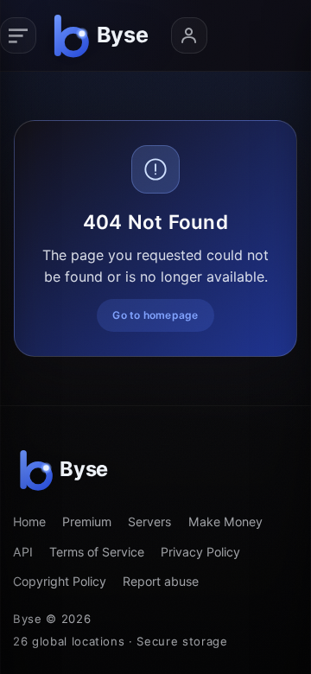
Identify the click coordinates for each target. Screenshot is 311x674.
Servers (149, 521)
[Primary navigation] (18, 35)
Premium (86, 521)
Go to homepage (155, 314)
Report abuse (161, 581)
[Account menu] (189, 35)
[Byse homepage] (104, 35)
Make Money (225, 521)
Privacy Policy (200, 551)
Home (29, 521)
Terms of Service (96, 551)
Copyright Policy (59, 581)
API (23, 551)
